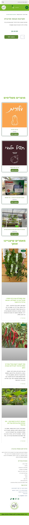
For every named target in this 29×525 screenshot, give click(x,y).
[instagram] (18, 499)
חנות (26, 477)
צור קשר (25, 478)
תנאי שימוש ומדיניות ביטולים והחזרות (19, 482)
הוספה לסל (11, 37)
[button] (26, 7)
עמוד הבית (25, 14)
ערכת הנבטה (19, 14)
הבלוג (26, 475)
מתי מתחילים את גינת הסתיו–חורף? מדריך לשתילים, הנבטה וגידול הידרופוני (15, 300)
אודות (26, 465)
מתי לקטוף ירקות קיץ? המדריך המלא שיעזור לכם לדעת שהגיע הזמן (15, 366)
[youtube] (13, 499)
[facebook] (16, 499)
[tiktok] (11, 499)
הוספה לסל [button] (14, 134)
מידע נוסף (14, 170)
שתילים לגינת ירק (23, 473)
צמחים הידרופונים (23, 469)
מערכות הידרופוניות (23, 467)
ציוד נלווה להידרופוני (22, 471)
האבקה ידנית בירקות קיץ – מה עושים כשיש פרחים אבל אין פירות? (15, 423)
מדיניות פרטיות (24, 480)
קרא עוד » (22, 318)
